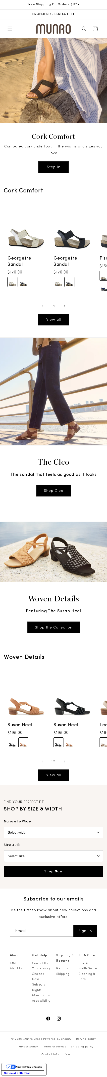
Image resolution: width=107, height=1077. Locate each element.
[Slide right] (64, 305)
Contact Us (40, 963)
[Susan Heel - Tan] (23, 742)
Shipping (62, 974)
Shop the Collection (53, 627)
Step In (53, 167)
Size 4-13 (12, 845)
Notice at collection (17, 1073)
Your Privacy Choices (41, 971)
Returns (62, 968)
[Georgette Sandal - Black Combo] (23, 282)
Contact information (56, 1054)
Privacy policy (28, 1046)
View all (53, 319)
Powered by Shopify (57, 1038)
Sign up (85, 931)
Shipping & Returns (65, 957)
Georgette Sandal (19, 261)
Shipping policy (82, 1046)
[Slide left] (42, 305)
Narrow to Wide (17, 821)
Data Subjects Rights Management (42, 987)
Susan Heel (19, 724)
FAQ (13, 963)
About (15, 955)
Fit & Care (87, 955)
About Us (16, 968)
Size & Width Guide (88, 965)
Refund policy (86, 1038)
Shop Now (53, 871)
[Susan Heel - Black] (12, 742)
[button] (9, 28)
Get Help (39, 955)
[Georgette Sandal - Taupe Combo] (12, 282)
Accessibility (41, 1000)
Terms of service (54, 1046)
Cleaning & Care (87, 976)
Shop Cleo (53, 491)
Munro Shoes (32, 1038)
